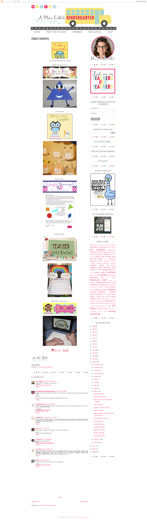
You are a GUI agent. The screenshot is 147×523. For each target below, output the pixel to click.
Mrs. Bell (112, 282)
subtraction (112, 299)
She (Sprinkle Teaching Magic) (45, 391)
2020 (94, 341)
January (97, 442)
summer (92, 301)
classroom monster (109, 261)
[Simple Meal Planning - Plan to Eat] (102, 233)
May (95, 385)
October (97, 370)
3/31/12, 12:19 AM (60, 391)
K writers (102, 275)
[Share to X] (35, 365)
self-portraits (111, 294)
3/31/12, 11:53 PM (44, 428)
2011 (94, 446)
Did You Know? (98, 404)
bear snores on (111, 252)
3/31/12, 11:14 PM (51, 417)
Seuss (92, 296)
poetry (92, 290)
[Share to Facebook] (37, 365)
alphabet (104, 247)
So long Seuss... (99, 421)
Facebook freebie (97, 265)
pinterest (112, 287)
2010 (94, 449)
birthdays (113, 254)
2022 (94, 335)
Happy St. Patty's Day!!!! (101, 407)
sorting (99, 299)
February (97, 439)
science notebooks (96, 294)
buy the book (96, 259)
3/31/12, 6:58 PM (50, 404)
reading (111, 289)
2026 (94, 326)
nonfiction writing (99, 427)
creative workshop (102, 263)
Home (60, 497)
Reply (37, 387)
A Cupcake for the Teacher (44, 443)
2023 (94, 332)
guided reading (100, 272)
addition (113, 245)
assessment (112, 250)
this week (108, 306)
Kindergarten (112, 275)
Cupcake (38, 439)
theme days (112, 303)
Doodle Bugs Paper (42, 411)
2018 (94, 344)
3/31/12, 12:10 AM (49, 381)
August (96, 376)
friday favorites (45, 367)
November (97, 367)
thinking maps (99, 306)
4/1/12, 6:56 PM (47, 439)
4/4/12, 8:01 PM (44, 460)
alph (99, 247)
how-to (92, 275)
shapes (98, 296)
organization (93, 287)
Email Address (94, 108)
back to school (101, 252)
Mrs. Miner (39, 449)
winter (106, 309)
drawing (113, 263)
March (96, 391)
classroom (112, 259)
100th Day (93, 245)
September (98, 373)
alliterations (94, 247)
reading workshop (97, 292)
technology (108, 301)
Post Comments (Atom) (48, 505)
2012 (94, 362)
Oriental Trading (103, 287)
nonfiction (94, 285)
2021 (94, 338)
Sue (37, 428)
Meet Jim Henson (99, 430)
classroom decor (96, 261)
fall (107, 265)
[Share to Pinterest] (39, 365)
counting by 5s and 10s (101, 418)
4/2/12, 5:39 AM (47, 449)
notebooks (102, 285)
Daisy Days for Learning (43, 385)
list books (111, 277)
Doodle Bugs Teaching (43, 410)
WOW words (102, 311)
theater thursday (103, 303)
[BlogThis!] (34, 365)
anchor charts (111, 247)
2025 (94, 329)
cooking (92, 263)
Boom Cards (100, 256)
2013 (94, 359)
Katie (37, 460)
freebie (113, 265)
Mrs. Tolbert (39, 381)
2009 (94, 452)
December (97, 364)
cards (105, 259)
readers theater (100, 290)
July (95, 379)
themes (92, 306)
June (95, 382)
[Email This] (32, 365)
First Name (94, 113)
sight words (106, 296)
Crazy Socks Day (99, 435)
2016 (94, 350)
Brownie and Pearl (100, 396)
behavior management (97, 254)
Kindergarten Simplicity (43, 465)
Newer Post (35, 501)
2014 (94, 356)
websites (100, 309)
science (112, 292)
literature (95, 280)
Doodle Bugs (40, 404)
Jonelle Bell (39, 417)
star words (105, 299)
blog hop (92, 256)
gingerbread (107, 270)
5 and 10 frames (104, 245)
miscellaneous (101, 282)
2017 (94, 347)
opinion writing (111, 285)
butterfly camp (110, 256)
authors (93, 252)
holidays (111, 272)
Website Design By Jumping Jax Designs (78, 517)
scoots (105, 294)
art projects (97, 250)
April (95, 388)
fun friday (99, 269)
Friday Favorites (99, 394)
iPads (95, 275)
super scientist (99, 301)
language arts (97, 277)
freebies (93, 267)
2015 (94, 353)
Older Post (84, 501)
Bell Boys (107, 254)
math (104, 280)
